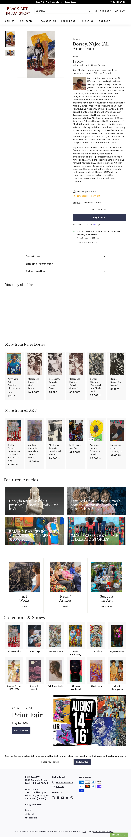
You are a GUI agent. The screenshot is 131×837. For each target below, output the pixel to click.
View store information (87, 242)
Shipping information (39, 263)
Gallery (10, 21)
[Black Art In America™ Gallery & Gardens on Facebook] (58, 797)
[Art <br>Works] (24, 577)
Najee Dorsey (35, 344)
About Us (88, 21)
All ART (30, 411)
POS (84, 831)
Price (75, 56)
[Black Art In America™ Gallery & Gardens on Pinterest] (71, 797)
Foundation (48, 21)
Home (75, 39)
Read (65, 606)
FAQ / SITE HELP (33, 804)
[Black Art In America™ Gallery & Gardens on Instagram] (53, 797)
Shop (24, 606)
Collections (28, 21)
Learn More (106, 606)
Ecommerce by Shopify (103, 831)
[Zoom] (40, 54)
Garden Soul (69, 21)
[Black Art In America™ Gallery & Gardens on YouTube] (62, 797)
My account (31, 817)
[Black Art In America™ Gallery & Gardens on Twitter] (67, 797)
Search (28, 810)
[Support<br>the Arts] (106, 577)
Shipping (76, 202)
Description (33, 256)
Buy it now (99, 217)
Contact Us (120, 835)
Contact (104, 21)
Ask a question (35, 271)
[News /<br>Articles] (65, 577)
